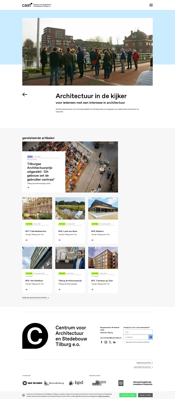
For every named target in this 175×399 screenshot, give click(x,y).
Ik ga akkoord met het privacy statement (137, 342)
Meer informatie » (104, 396)
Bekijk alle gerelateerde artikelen (34, 297)
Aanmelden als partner (142, 367)
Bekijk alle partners (144, 363)
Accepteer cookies (128, 395)
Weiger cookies (145, 395)
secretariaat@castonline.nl (110, 338)
